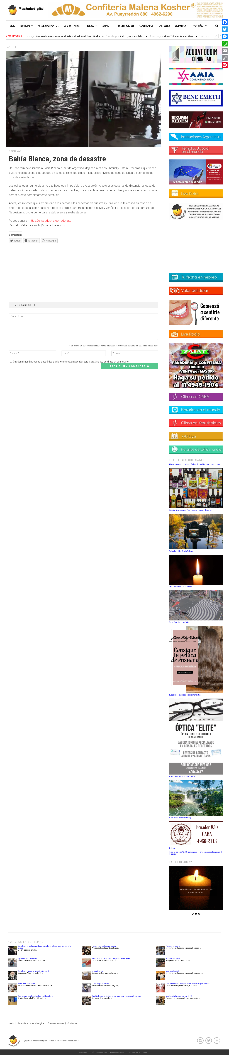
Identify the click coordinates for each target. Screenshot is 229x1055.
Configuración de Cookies (137, 1052)
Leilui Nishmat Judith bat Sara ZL (181, 587)
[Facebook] (224, 22)
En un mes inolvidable (26, 984)
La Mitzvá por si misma (100, 984)
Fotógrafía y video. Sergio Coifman (181, 551)
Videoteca (180, 25)
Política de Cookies (117, 1052)
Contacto (72, 1023)
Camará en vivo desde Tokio (179, 622)
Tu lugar (172, 848)
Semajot (106, 25)
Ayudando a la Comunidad (28, 959)
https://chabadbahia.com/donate (50, 220)
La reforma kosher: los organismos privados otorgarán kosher (188, 984)
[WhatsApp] (224, 43)
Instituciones (126, 25)
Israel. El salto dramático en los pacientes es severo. (111, 959)
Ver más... (198, 25)
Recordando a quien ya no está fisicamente (34, 971)
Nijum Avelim (97, 971)
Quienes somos (56, 1023)
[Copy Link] (224, 57)
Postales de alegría (173, 946)
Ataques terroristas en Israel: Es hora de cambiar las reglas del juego (194, 464)
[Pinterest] (224, 65)
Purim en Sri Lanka (173, 959)
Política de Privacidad (99, 1052)
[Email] (224, 50)
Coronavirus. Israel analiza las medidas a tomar (35, 996)
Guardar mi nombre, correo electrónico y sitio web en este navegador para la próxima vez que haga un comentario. (71, 361)
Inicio (12, 25)
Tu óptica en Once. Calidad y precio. (182, 776)
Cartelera (164, 25)
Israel (90, 25)
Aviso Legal (83, 1052)
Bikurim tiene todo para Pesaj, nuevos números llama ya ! (190, 510)
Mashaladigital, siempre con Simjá (179, 996)
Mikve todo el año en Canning (180, 818)
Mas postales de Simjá (174, 971)
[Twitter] (224, 29)
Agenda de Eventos (48, 25)
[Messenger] (224, 36)
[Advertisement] (83, 272)
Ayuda (12, 47)
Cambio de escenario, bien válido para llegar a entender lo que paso (116, 996)
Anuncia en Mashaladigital (31, 1023)
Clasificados (146, 25)
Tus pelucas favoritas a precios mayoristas (185, 695)
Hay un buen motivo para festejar (104, 946)
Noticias (25, 25)
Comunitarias (72, 25)
